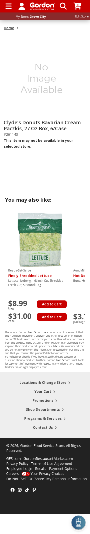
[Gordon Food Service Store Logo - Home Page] (42, 6)
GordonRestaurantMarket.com (48, 458)
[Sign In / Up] (22, 6)
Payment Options (63, 468)
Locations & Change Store (43, 382)
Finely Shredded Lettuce (30, 273)
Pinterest (34, 490)
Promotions (43, 400)
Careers (12, 473)
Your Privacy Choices (47, 473)
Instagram (19, 490)
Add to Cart (52, 304)
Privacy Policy (17, 463)
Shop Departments (43, 409)
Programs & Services (43, 418)
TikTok (27, 490)
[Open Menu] (9, 6)
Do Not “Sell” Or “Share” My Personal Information (46, 478)
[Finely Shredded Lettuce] (39, 239)
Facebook (12, 490)
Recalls (40, 468)
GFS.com (13, 458)
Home (9, 27)
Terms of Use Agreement (51, 463)
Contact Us (43, 427)
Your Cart (42, 391)
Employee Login (19, 468)
